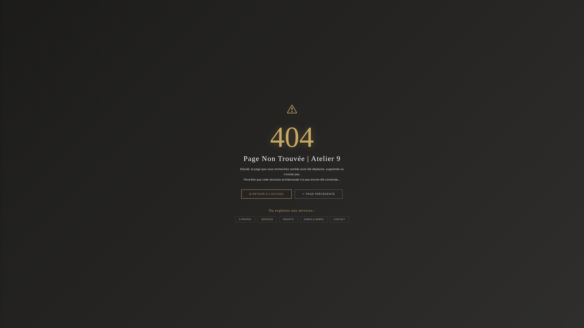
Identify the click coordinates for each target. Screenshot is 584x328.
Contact (339, 219)
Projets (288, 219)
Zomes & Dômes (314, 219)
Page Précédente (320, 194)
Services (267, 219)
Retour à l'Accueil (268, 194)
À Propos (245, 219)
